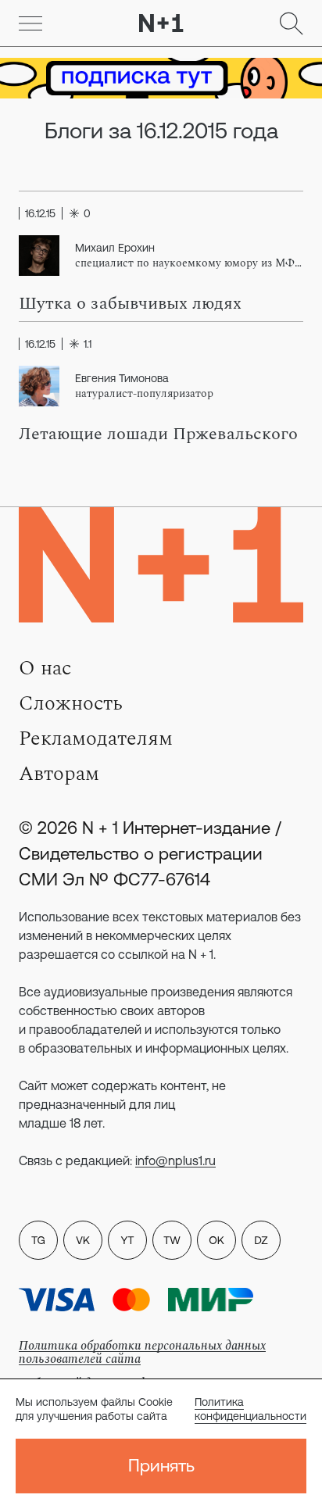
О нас (45, 668)
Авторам (59, 773)
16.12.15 (40, 213)
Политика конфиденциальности (250, 1409)
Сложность (71, 703)
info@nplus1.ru (175, 1160)
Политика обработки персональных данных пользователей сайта (142, 1352)
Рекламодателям (96, 738)
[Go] (30, 23)
